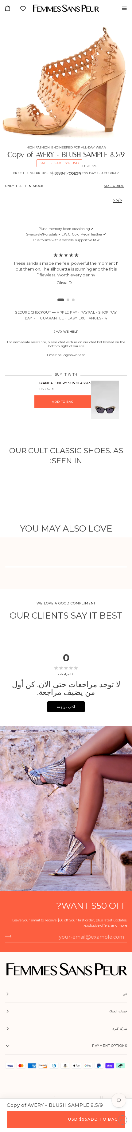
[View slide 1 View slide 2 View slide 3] (66, 79)
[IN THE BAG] (10, 8)
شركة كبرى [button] (119, 1029)
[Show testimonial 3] (58, 300)
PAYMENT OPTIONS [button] (109, 1046)
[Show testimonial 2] (64, 300)
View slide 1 (70, 136)
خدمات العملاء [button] (118, 1011)
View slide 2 (66, 136)
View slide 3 (62, 136)
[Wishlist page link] (22, 9)
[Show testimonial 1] (71, 300)
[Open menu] (121, 8)
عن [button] (125, 994)
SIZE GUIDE (114, 186)
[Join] (10, 936)
